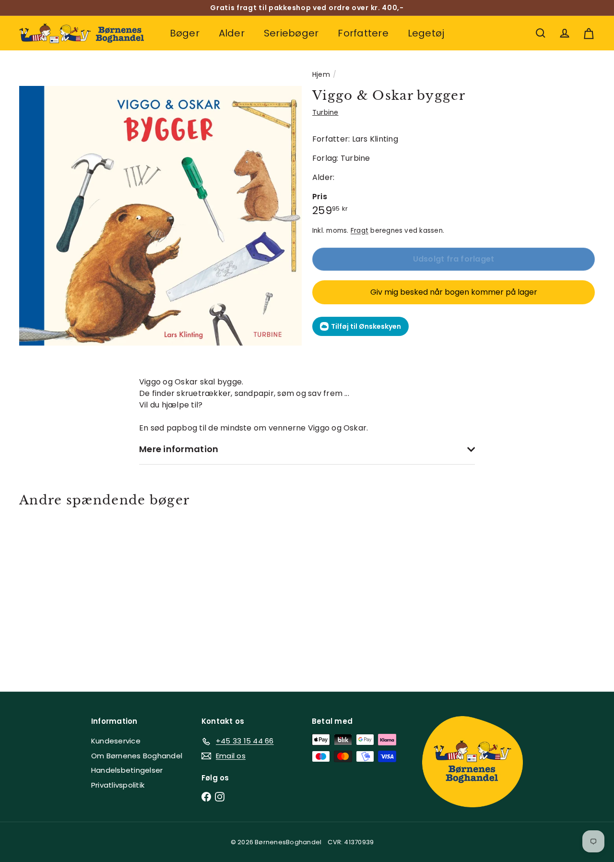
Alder (232, 33)
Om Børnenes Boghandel (136, 756)
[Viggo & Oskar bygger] (63, 592)
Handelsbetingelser (127, 770)
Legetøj (426, 33)
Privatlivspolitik (117, 785)
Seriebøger (291, 33)
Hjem (321, 74)
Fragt (359, 230)
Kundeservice (116, 741)
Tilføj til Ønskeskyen (366, 326)
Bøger (185, 33)
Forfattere (363, 33)
